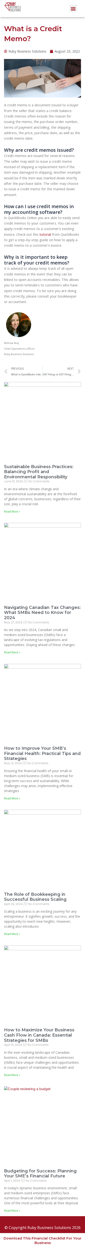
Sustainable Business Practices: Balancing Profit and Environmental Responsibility (38, 472)
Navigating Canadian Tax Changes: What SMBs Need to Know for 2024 (42, 612)
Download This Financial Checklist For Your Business (42, 1240)
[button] (73, 8)
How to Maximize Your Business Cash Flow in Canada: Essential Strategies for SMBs (39, 1035)
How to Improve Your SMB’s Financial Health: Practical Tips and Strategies (42, 753)
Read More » (12, 511)
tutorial (44, 234)
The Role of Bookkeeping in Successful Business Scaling (35, 897)
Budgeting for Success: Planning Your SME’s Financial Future (40, 1173)
